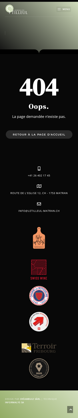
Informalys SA (14, 402)
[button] (63, 9)
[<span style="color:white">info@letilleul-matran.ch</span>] (39, 204)
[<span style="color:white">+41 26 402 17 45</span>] (39, 169)
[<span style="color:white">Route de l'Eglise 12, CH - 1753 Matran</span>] (39, 186)
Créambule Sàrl (30, 398)
